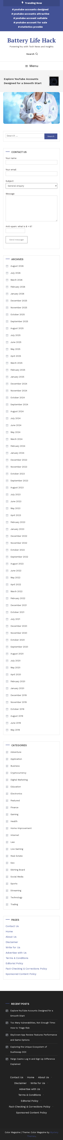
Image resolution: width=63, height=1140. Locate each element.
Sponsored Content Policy (21, 974)
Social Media (16, 876)
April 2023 (15, 515)
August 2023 (17, 487)
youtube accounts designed (31, 9)
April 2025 (15, 356)
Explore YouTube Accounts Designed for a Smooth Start (22, 81)
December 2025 (18, 300)
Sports (13, 883)
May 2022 (15, 577)
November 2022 (18, 543)
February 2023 (17, 522)
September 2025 (19, 321)
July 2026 (15, 273)
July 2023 (15, 494)
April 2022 (15, 584)
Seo (12, 863)
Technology (16, 897)
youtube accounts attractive (31, 13)
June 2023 (15, 501)
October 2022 (17, 550)
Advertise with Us (16, 952)
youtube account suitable (31, 18)
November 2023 (18, 467)
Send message (16, 240)
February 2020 (17, 681)
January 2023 (17, 529)
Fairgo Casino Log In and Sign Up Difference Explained (32, 1061)
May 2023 (15, 508)
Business (15, 766)
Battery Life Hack (31, 40)
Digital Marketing (19, 780)
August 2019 (16, 716)
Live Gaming (16, 849)
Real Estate (16, 856)
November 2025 (18, 307)
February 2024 (17, 446)
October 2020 (17, 640)
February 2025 (17, 370)
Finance (14, 807)
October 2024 (17, 397)
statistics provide (31, 26)
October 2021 (17, 612)
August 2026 (17, 266)
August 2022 (17, 564)
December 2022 (18, 536)
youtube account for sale (31, 22)
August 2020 (17, 654)
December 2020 (18, 626)
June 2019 (15, 723)
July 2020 (15, 660)
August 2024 (17, 411)
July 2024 (15, 418)
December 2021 (18, 605)
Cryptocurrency (18, 773)
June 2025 (15, 342)
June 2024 (15, 425)
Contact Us (12, 926)
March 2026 (16, 280)
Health (13, 821)
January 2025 (17, 377)
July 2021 (15, 619)
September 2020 (19, 647)
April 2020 (15, 674)
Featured (15, 800)
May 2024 (15, 432)
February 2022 (17, 598)
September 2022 (19, 557)
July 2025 (15, 335)
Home (9, 931)
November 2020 (18, 633)
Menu (33, 66)
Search (30, 54)
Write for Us (13, 947)
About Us (11, 936)
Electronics (16, 793)
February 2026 (17, 287)
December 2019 (18, 695)
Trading (14, 904)
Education (15, 786)
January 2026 (17, 294)
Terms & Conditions (17, 958)
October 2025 (17, 314)
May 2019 (15, 730)
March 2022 (16, 591)
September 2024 (19, 404)
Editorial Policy (14, 963)
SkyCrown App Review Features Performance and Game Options (33, 1037)
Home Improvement (21, 828)
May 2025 (15, 349)
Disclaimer (12, 942)
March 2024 (16, 439)
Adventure (15, 752)
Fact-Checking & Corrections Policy (26, 968)
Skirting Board (17, 870)
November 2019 (18, 702)
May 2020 (15, 667)
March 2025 (16, 363)
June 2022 (15, 570)
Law (12, 842)
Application (16, 759)
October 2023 (17, 474)
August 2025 (17, 328)
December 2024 (18, 384)
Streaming (15, 890)
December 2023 (18, 460)
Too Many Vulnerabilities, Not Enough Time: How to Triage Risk (32, 1025)
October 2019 (17, 709)
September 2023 (19, 480)
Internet (14, 835)
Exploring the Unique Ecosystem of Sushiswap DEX (28, 1049)
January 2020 (17, 688)
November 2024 (18, 390)
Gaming (14, 814)
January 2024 (17, 453)
